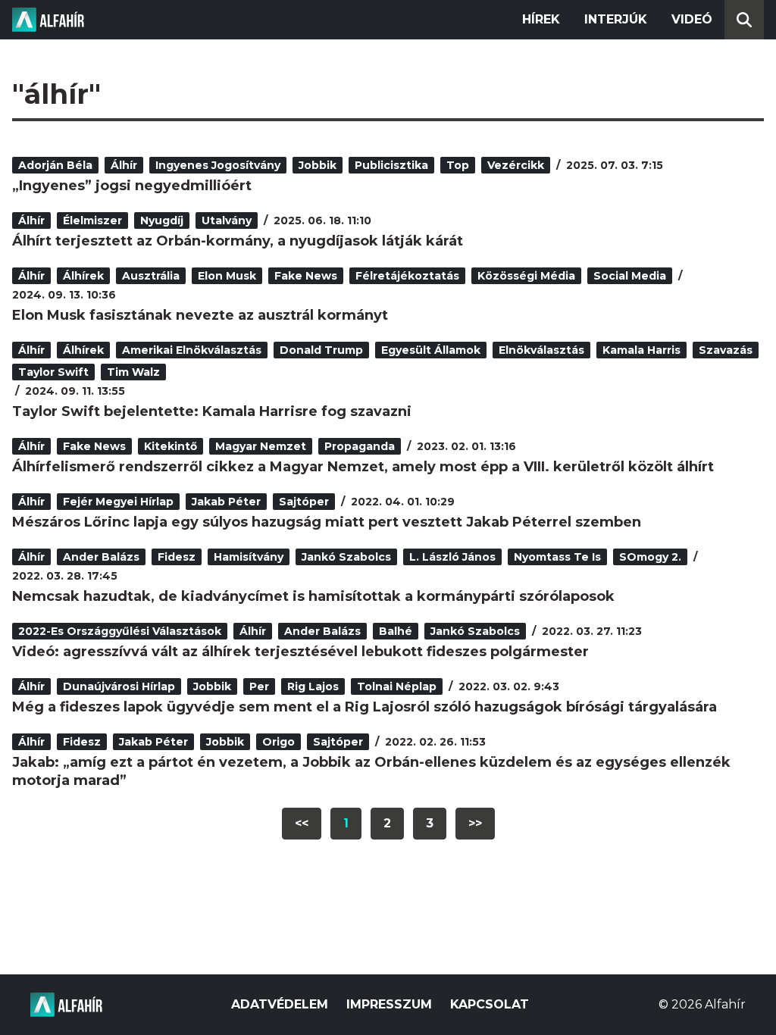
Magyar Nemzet (260, 446)
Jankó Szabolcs (346, 557)
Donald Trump (321, 350)
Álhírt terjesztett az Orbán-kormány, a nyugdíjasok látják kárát (237, 241)
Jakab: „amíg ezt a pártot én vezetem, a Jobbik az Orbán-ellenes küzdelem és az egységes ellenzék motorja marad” (371, 771)
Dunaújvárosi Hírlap (119, 686)
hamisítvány (248, 557)
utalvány (227, 220)
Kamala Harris (641, 350)
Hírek (541, 19)
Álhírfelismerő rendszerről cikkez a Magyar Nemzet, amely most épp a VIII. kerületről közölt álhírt (363, 466)
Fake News (305, 276)
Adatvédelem (279, 1004)
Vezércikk (515, 165)
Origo (278, 742)
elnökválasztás (541, 350)
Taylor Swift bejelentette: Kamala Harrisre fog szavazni (211, 411)
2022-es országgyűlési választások (119, 631)
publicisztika (391, 165)
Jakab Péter (226, 501)
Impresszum (389, 1004)
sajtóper (304, 501)
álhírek (83, 276)
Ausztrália (151, 276)
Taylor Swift (53, 372)
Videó (691, 19)
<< (301, 823)
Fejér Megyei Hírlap (118, 501)
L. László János (452, 557)
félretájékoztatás (407, 276)
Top (457, 165)
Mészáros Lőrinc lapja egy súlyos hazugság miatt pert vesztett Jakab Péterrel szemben (326, 522)
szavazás (726, 350)
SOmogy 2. (650, 557)
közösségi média (526, 276)
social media (629, 276)
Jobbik (317, 165)
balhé (395, 631)
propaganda (359, 446)
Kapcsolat (489, 1004)
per (259, 686)
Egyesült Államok (430, 350)
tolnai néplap (396, 686)
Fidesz (177, 557)
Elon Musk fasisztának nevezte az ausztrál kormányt (200, 315)
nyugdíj (161, 220)
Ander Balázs (101, 557)
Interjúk (615, 19)
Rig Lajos (313, 686)
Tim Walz (133, 372)
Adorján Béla (55, 165)
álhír (124, 165)
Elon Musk (227, 276)
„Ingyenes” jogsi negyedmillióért (132, 185)
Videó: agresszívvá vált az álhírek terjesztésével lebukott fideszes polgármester (300, 651)
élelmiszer (92, 220)
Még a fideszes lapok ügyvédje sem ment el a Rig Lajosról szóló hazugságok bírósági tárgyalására (364, 707)
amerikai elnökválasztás (191, 350)
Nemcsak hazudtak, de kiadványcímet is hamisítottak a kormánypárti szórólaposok (313, 596)
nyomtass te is (557, 557)
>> (475, 823)
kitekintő (170, 446)
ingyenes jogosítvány (217, 165)
